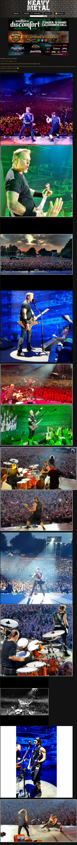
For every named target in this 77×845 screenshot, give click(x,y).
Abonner (61, 13)
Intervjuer (37, 13)
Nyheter (16, 13)
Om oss (48, 13)
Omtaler (26, 13)
